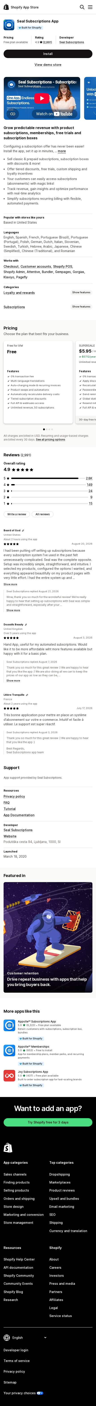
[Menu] (90, 7)
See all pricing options (50, 439)
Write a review (16, 514)
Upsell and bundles (64, 1198)
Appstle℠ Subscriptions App (37, 1021)
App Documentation (19, 815)
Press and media (62, 1283)
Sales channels (15, 1174)
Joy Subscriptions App (33, 1071)
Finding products (17, 1182)
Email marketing (61, 1206)
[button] (48, 1030)
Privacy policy (14, 796)
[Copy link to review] (23, 530)
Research (11, 1300)
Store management (18, 1222)
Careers (55, 1267)
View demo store (48, 65)
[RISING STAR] (49, 429)
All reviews (42, 514)
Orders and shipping (19, 1198)
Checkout (11, 266)
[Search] (82, 7)
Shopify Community (19, 1275)
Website (10, 836)
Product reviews (62, 1190)
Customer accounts (36, 266)
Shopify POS (62, 266)
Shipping (56, 1222)
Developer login (16, 1350)
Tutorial (10, 809)
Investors (56, 1275)
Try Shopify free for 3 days (48, 1122)
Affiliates (56, 1300)
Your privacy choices (20, 1393)
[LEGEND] (52, 429)
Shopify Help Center (19, 1259)
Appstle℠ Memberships (33, 1046)
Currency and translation (68, 1231)
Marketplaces (60, 1182)
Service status (60, 1316)
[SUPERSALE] (47, 429)
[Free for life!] (44, 429)
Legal (53, 1308)
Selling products (16, 1190)
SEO (52, 1214)
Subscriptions (14, 307)
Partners (55, 1292)
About (54, 1259)
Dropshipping (59, 1174)
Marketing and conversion (24, 1214)
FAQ (7, 802)
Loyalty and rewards (19, 293)
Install (48, 54)
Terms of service (17, 1361)
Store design (13, 1206)
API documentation (18, 1267)
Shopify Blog (13, 1292)
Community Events (18, 1283)
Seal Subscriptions (71, 42)
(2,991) (47, 42)
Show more (10, 584)
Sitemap (10, 1382)
